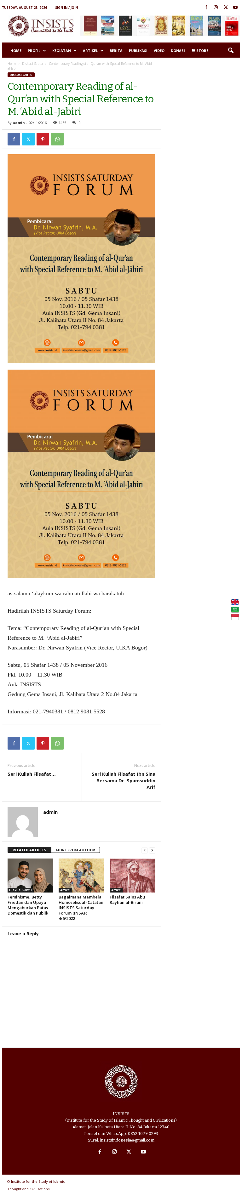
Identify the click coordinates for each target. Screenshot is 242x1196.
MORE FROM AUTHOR (75, 849)
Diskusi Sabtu (32, 63)
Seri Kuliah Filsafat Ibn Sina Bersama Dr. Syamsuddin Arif (123, 780)
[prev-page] (144, 850)
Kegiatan (61, 50)
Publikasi (138, 50)
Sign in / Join (66, 7)
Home (15, 50)
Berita (116, 50)
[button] (231, 51)
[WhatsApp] (57, 139)
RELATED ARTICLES (29, 849)
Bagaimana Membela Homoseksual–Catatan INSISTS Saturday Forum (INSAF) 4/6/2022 (81, 907)
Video (159, 50)
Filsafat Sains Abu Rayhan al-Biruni (127, 899)
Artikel (90, 50)
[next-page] (152, 850)
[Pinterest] (43, 139)
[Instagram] (216, 7)
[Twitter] (225, 7)
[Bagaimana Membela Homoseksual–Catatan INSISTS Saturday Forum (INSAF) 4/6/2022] (81, 876)
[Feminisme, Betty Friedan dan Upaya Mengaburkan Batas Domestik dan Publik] (30, 876)
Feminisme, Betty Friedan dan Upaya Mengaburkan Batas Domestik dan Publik (28, 905)
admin (19, 122)
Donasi (178, 50)
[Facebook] (206, 7)
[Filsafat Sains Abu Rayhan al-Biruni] (132, 876)
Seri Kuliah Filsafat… (32, 774)
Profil (34, 50)
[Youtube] (235, 7)
